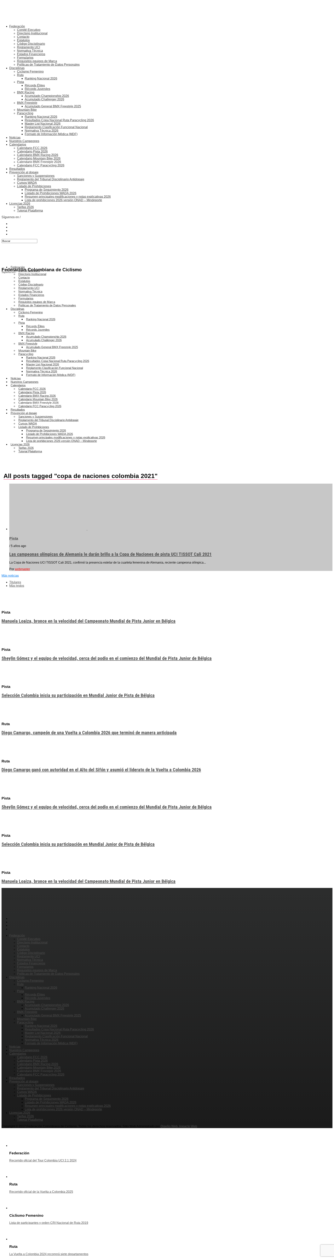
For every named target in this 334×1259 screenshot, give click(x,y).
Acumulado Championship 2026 (47, 95)
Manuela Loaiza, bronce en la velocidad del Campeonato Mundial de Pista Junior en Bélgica (89, 621)
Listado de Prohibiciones (34, 186)
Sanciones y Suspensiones (36, 175)
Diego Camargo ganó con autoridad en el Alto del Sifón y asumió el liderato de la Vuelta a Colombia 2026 (101, 769)
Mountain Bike (27, 109)
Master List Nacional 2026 (42, 123)
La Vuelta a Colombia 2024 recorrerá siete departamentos (48, 1254)
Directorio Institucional (32, 33)
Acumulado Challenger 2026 (44, 99)
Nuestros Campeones (24, 141)
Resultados (17, 168)
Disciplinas (17, 68)
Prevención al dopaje (23, 172)
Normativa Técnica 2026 (41, 130)
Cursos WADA (27, 182)
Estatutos (23, 40)
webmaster (22, 569)
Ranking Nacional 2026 (41, 78)
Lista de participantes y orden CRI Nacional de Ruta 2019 (48, 1222)
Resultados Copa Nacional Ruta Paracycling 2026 (59, 120)
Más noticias (10, 575)
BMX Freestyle (27, 102)
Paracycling (25, 113)
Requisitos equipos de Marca (37, 61)
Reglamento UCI (28, 47)
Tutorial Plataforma (30, 210)
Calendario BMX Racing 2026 (37, 155)
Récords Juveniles (37, 89)
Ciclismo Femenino (30, 71)
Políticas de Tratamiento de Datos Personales (48, 64)
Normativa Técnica (30, 50)
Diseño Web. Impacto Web (179, 1126)
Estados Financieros (31, 54)
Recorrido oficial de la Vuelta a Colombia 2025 (41, 1191)
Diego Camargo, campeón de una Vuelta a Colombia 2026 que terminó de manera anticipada (89, 732)
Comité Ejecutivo (28, 29)
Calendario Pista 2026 (32, 151)
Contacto (23, 36)
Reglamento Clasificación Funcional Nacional (56, 127)
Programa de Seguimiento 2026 (46, 189)
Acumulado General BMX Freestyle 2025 (53, 106)
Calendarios (17, 144)
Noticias (14, 137)
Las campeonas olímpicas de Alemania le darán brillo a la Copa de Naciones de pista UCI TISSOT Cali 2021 (110, 554)
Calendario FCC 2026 (32, 148)
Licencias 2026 (19, 203)
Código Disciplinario (31, 43)
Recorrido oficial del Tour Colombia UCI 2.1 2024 (43, 1160)
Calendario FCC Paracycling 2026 (40, 165)
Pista (20, 82)
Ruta (20, 75)
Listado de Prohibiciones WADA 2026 (50, 193)
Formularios (25, 57)
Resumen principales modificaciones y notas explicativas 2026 (68, 196)
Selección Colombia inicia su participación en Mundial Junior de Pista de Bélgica (78, 695)
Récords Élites (35, 85)
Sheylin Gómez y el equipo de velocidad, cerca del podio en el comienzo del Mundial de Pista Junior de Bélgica (107, 658)
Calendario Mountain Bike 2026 (38, 158)
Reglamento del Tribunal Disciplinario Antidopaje (50, 179)
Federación (17, 26)
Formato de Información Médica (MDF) (51, 134)
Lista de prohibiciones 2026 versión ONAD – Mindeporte (63, 200)
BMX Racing (25, 92)
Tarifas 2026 (25, 207)
